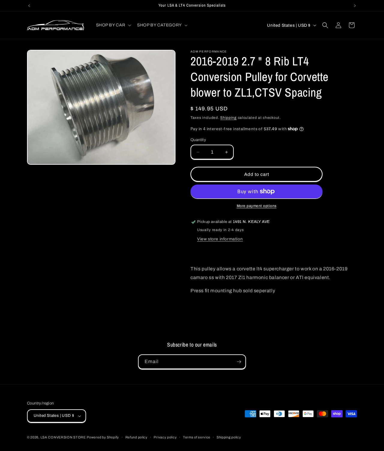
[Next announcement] (355, 5)
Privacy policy (165, 437)
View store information (220, 239)
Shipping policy (229, 437)
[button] (113, 25)
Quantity (198, 140)
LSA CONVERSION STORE (63, 437)
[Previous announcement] (29, 5)
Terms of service (196, 437)
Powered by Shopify (103, 437)
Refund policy (136, 437)
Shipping (228, 118)
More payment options (257, 206)
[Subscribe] (238, 361)
